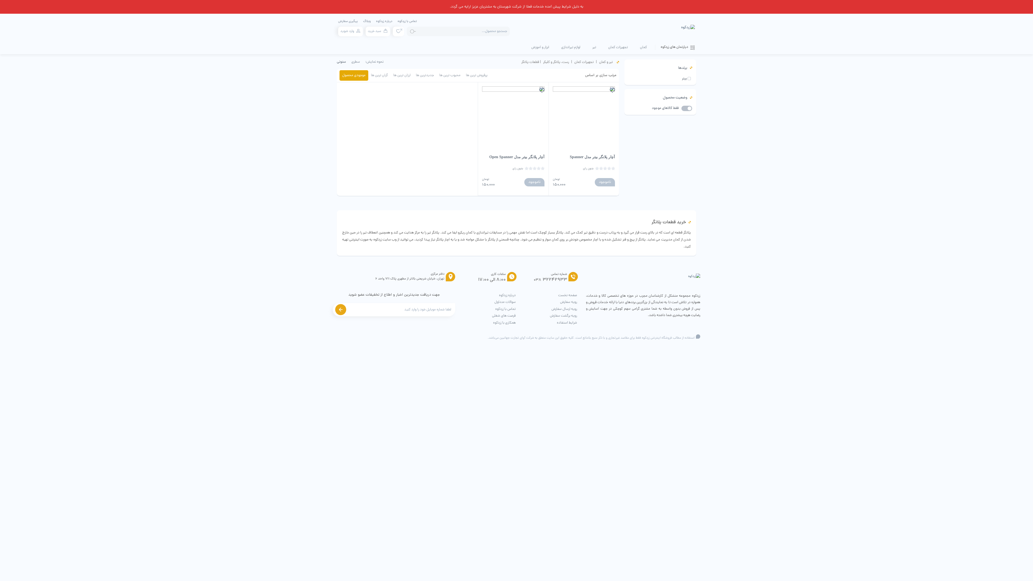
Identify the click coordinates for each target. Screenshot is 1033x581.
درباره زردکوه (384, 21)
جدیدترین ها (425, 75)
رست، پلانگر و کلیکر (556, 62)
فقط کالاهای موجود (665, 108)
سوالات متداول (505, 302)
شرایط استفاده (567, 322)
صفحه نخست (567, 295)
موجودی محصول (354, 75)
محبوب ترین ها (450, 75)
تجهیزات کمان (584, 62)
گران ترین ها (379, 75)
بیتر (684, 79)
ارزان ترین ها (402, 75)
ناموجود (605, 182)
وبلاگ (367, 21)
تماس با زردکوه (407, 21)
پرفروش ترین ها (476, 75)
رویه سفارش (568, 302)
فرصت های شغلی (504, 315)
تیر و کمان (606, 62)
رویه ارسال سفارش (564, 309)
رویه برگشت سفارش (563, 315)
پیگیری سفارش (348, 21)
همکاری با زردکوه (504, 322)
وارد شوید (347, 31)
